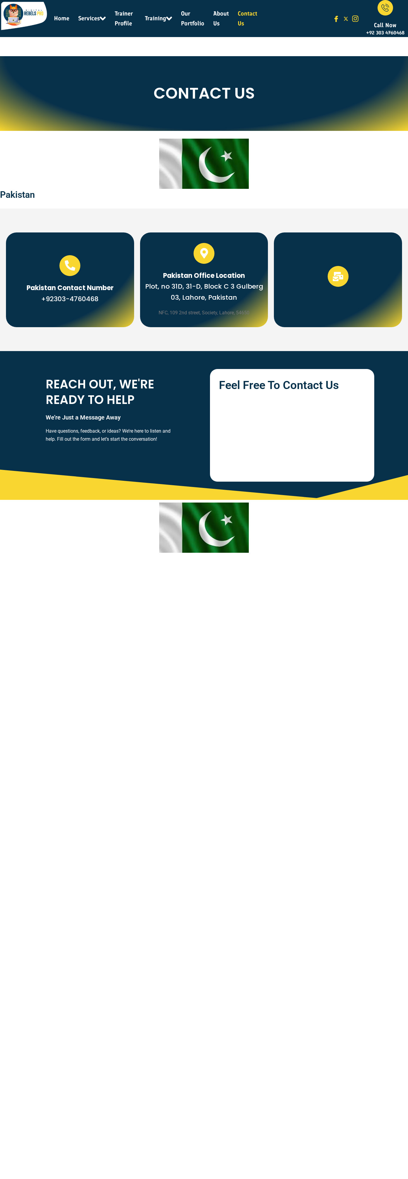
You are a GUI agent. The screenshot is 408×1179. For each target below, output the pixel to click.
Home (61, 18)
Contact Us (247, 18)
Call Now (385, 25)
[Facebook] (336, 18)
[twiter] (345, 18)
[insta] (355, 18)
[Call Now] (385, 8)
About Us (221, 18)
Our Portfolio (192, 18)
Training (155, 18)
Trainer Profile (124, 18)
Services (89, 18)
